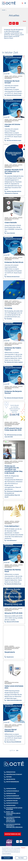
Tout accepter (7, 857)
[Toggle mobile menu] (25, 3)
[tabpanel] (14, 403)
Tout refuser (21, 857)
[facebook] (17, 841)
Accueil (3, 10)
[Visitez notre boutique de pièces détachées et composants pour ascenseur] (22, 3)
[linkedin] (21, 841)
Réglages (23, 847)
